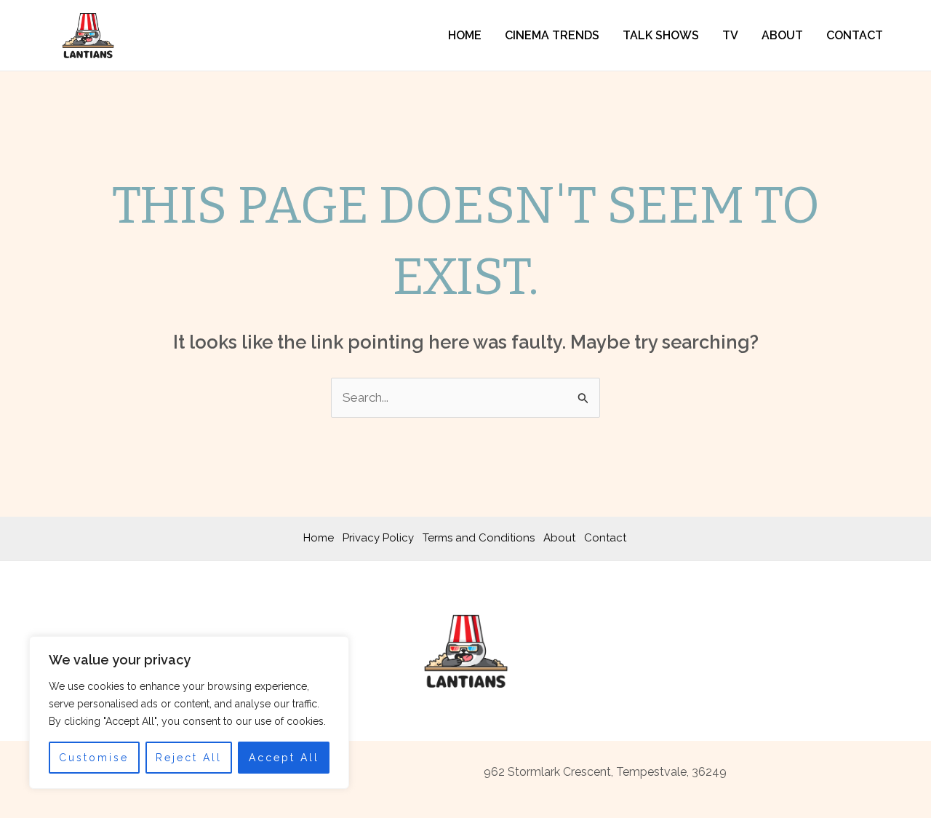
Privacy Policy (378, 537)
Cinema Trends (552, 35)
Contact (854, 35)
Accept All (284, 757)
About (782, 35)
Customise (94, 757)
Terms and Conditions (479, 537)
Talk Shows (661, 35)
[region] (189, 712)
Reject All (189, 757)
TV (730, 35)
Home (465, 35)
